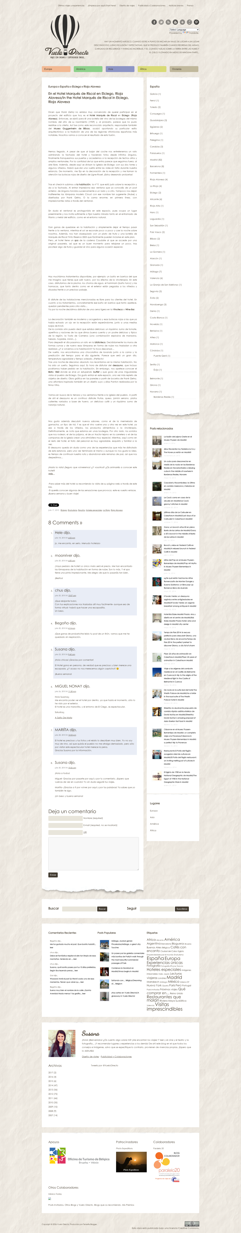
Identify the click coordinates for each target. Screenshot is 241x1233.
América (80, 69)
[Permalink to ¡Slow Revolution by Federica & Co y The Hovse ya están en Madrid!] (157, 457)
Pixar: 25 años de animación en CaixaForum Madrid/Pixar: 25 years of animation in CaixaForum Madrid (180, 657)
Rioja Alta (155, 205)
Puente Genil (160, 355)
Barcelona (155, 166)
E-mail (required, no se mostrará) (100, 825)
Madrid (154, 159)
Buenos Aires (154, 947)
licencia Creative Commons (184, 1228)
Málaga (154, 271)
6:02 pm (71, 538)
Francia (180, 966)
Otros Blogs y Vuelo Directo (79, 1205)
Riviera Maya (167, 1000)
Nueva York (154, 985)
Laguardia (155, 219)
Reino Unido (176, 993)
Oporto (165, 985)
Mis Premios (128, 1205)
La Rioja (106, 510)
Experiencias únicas (165, 962)
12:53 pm (72, 735)
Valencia (154, 278)
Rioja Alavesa (117, 510)
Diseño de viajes (127, 5)
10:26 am (72, 768)
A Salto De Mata (63, 717)
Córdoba (155, 350)
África (143, 69)
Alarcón (154, 258)
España (65, 86)
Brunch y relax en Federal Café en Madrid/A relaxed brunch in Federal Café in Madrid (179, 548)
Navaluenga (156, 304)
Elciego (76, 86)
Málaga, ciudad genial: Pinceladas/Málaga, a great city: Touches (126, 944)
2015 (50, 1081)
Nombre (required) (93, 818)
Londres (162, 978)
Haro (152, 212)
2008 (50, 1111)
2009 (50, 1106)
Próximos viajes (169, 989)
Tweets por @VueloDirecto (104, 1065)
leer (51, 947)
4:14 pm (71, 628)
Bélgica (166, 947)
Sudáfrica (181, 1000)
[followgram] (189, 22)
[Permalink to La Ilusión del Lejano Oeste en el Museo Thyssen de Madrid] (157, 445)
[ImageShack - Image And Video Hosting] (49, 1199)
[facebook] (154, 22)
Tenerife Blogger (90, 1224)
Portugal (186, 985)
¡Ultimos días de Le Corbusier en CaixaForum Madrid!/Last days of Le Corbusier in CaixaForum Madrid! (179, 515)
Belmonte (155, 378)
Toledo (153, 107)
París (172, 985)
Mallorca (154, 344)
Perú (178, 985)
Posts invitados (153, 989)
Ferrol (153, 100)
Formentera (156, 173)
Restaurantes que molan (164, 998)
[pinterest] (196, 22)
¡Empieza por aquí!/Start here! (102, 5)
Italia (161, 974)
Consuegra (156, 113)
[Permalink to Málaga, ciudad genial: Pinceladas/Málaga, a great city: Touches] (104, 949)
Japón (167, 974)
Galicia (154, 94)
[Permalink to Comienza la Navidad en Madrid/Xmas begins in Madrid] (104, 976)
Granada (155, 265)
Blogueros (178, 943)
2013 (50, 1089)
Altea (153, 337)
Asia (110, 69)
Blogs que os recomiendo (107, 1205)
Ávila (152, 298)
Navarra (154, 391)
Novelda (154, 324)
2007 (50, 1115)
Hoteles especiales (94, 510)
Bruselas (188, 944)
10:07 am (72, 595)
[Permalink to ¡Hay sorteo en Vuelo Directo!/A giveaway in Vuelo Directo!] (104, 1001)
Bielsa (153, 245)
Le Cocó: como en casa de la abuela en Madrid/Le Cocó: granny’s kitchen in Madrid (177, 500)
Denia (153, 311)
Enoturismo (72, 510)
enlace (132, 490)
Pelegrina (155, 140)
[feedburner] (175, 22)
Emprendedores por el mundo (160, 955)
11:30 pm (72, 691)
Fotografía (154, 965)
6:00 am (71, 561)
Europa (48, 69)
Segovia (154, 291)
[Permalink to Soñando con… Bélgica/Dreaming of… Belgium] (104, 988)
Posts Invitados (55, 1205)
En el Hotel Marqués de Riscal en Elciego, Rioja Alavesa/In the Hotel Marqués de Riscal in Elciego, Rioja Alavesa (88, 97)
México (173, 981)
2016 (50, 1076)
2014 (50, 1085)
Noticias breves (176, 5)
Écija (156, 369)
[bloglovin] (182, 22)
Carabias (155, 146)
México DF (184, 982)
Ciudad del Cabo (169, 951)
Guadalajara (157, 120)
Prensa (190, 5)
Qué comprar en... (166, 991)
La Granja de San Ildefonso (164, 284)
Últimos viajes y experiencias (71, 5)
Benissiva (154, 330)
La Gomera (156, 251)
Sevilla (153, 364)
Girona (153, 385)
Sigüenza (154, 126)
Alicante (154, 199)
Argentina (154, 943)
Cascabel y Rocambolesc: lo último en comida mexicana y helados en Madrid (179, 486)
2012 (50, 1094)
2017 (50, 1072)
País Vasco (155, 232)
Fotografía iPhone (168, 966)
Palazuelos (155, 153)
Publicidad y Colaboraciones (151, 5)
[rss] (168, 22)
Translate (193, 33)
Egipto (181, 951)
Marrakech (153, 981)
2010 (50, 1102)
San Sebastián (157, 225)
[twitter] (161, 22)
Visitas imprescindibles (164, 1006)
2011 (50, 1098)
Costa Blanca (157, 317)
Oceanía (176, 69)
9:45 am (71, 654)
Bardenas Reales (162, 397)
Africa (151, 939)
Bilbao (153, 238)
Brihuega (154, 133)
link (50, 487)
